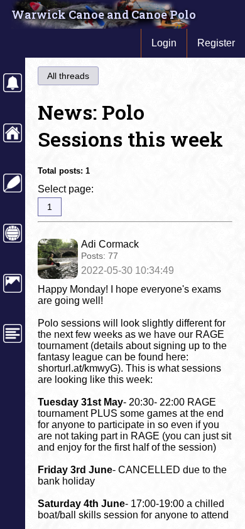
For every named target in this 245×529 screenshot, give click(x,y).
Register (216, 43)
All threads (68, 76)
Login (164, 43)
